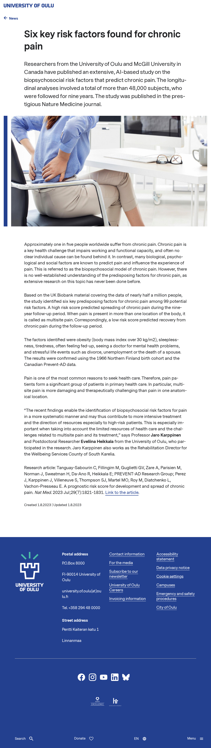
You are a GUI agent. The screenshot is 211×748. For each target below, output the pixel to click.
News (13, 18)
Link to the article (121, 492)
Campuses (165, 585)
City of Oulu (166, 607)
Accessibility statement (167, 557)
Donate (80, 738)
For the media (121, 563)
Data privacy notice (173, 567)
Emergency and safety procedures (175, 596)
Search (20, 738)
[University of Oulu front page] (38, 4)
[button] (195, 738)
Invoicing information (127, 598)
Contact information (127, 554)
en (142, 742)
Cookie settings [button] (169, 576)
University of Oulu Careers (124, 587)
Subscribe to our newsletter (123, 574)
